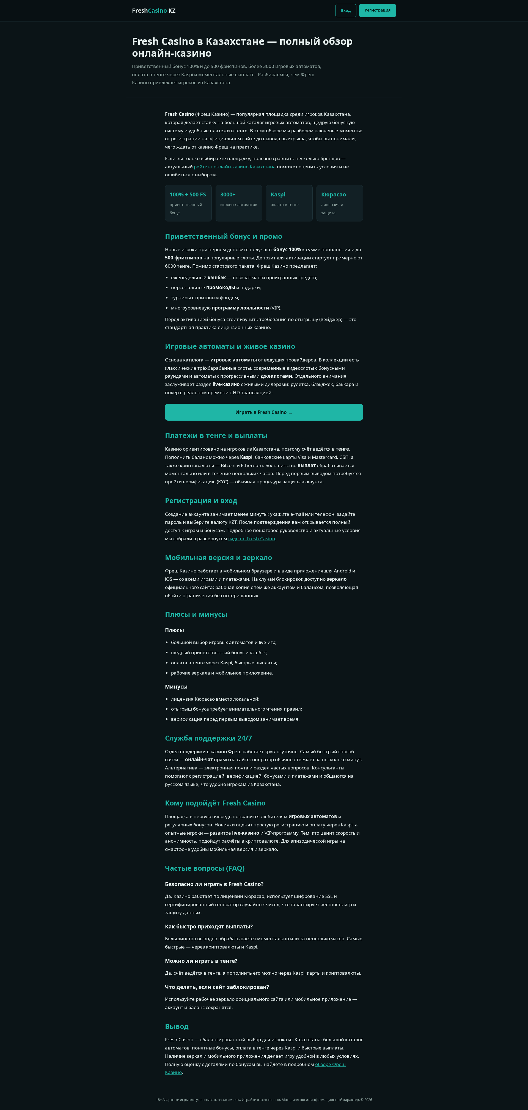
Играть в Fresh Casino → (264, 412)
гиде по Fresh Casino (251, 538)
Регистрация (378, 10)
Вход (346, 10)
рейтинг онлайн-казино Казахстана (235, 166)
